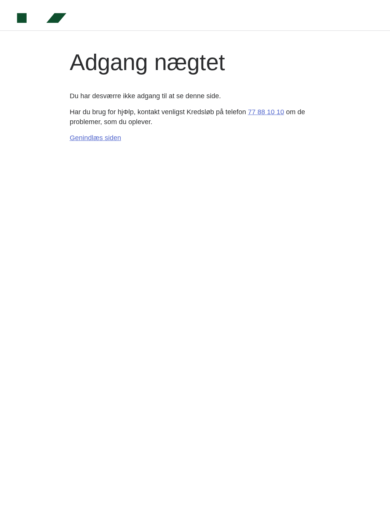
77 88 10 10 (266, 112)
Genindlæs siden (95, 138)
